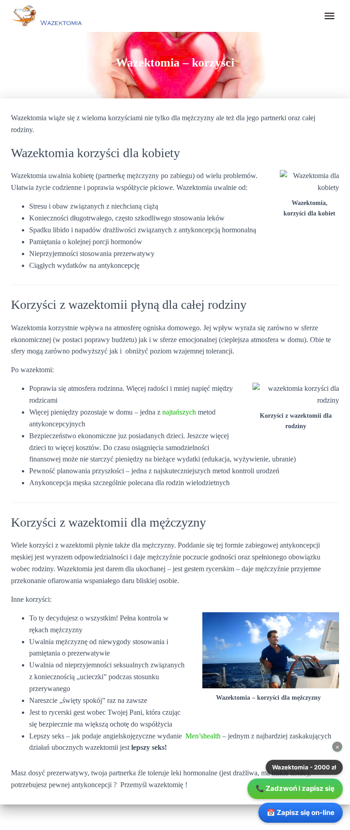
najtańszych (179, 412)
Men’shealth (203, 736)
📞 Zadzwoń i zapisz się (295, 788)
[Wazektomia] (50, 16)
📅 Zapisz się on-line (301, 812)
